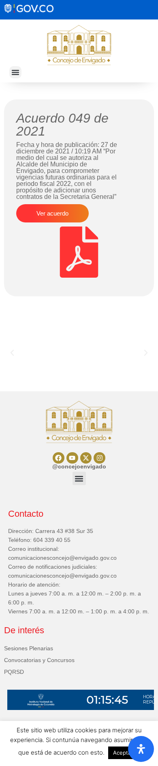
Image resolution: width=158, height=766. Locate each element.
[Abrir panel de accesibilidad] (141, 749)
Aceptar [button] (123, 752)
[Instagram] (99, 458)
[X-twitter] (86, 458)
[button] (15, 72)
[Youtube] (72, 458)
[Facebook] (58, 458)
